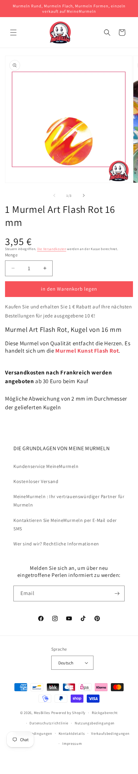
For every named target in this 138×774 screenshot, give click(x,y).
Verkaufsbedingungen (110, 733)
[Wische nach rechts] (83, 195)
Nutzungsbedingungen (95, 723)
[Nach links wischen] (54, 195)
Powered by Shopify (68, 712)
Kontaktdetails (72, 733)
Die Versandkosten (51, 249)
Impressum (72, 743)
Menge (11, 255)
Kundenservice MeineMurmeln (46, 466)
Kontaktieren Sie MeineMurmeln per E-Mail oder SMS (65, 524)
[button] (13, 32)
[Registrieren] (117, 593)
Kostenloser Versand (35, 481)
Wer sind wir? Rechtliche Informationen (56, 544)
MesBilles (42, 712)
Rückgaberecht (105, 712)
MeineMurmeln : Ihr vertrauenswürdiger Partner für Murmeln (68, 500)
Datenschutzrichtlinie (48, 723)
